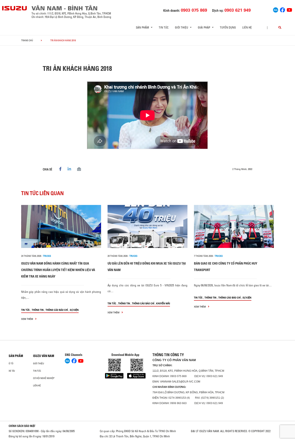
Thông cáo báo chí (57, 309)
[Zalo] (275, 9)
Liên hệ (247, 27)
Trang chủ (27, 40)
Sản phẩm (16, 356)
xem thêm (27, 318)
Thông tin (38, 309)
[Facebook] (282, 9)
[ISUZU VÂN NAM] (14, 8)
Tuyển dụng (228, 27)
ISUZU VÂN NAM (43, 356)
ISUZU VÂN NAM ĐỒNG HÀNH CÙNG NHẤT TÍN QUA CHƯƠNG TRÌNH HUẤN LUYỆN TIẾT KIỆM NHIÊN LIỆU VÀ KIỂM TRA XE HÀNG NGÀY (58, 269)
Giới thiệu (38, 363)
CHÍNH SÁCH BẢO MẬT (22, 426)
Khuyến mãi (163, 303)
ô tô (11, 363)
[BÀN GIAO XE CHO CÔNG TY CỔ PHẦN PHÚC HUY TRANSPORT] (234, 226)
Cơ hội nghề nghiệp (43, 378)
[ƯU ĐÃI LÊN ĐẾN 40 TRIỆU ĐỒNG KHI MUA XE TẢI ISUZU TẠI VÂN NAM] (147, 226)
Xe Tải (12, 370)
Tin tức (163, 27)
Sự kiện (74, 309)
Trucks (47, 255)
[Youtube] (289, 9)
